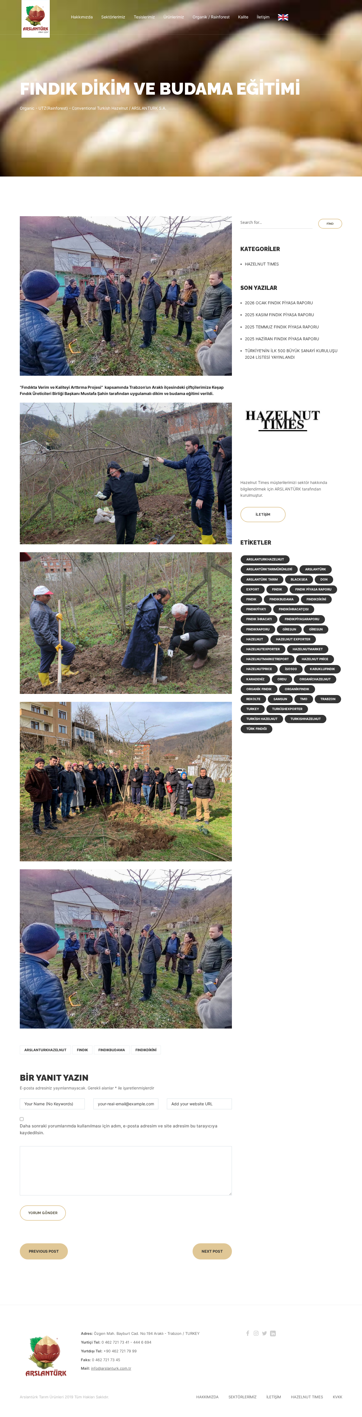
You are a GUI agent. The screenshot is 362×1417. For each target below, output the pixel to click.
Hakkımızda (82, 16)
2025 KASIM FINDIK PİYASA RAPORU (279, 314)
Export (252, 589)
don (323, 579)
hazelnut (254, 639)
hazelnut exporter (293, 639)
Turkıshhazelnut (305, 719)
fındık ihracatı (259, 619)
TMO (303, 699)
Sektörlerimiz (113, 16)
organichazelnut (315, 679)
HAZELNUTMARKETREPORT (267, 659)
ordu (281, 679)
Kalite (243, 16)
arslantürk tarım (262, 579)
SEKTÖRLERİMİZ (243, 1397)
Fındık (82, 1050)
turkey (252, 709)
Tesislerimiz (144, 16)
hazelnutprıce (259, 669)
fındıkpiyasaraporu (302, 619)
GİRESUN (316, 629)
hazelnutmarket (308, 649)
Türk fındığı (256, 729)
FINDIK (277, 589)
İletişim (263, 16)
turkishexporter (287, 709)
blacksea (299, 579)
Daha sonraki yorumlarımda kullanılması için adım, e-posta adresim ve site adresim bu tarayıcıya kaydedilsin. (118, 1129)
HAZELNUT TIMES (262, 264)
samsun (280, 699)
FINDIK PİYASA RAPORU (313, 589)
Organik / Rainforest (211, 16)
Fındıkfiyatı (256, 609)
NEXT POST (212, 1251)
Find (330, 223)
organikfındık (297, 689)
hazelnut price (315, 659)
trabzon (327, 699)
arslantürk (315, 569)
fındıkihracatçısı (294, 609)
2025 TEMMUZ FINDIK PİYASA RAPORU (282, 326)
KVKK (337, 1397)
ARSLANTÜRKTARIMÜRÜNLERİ (269, 569)
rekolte (253, 699)
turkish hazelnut (261, 719)
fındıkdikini (145, 1050)
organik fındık (259, 689)
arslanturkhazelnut (45, 1050)
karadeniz (255, 679)
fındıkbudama (111, 1050)
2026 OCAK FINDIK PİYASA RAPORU (279, 302)
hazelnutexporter (263, 649)
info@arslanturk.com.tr (111, 1368)
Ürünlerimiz (173, 16)
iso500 (291, 669)
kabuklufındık (322, 669)
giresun (289, 629)
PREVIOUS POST (44, 1251)
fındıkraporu (258, 629)
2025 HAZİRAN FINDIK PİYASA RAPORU (282, 338)
